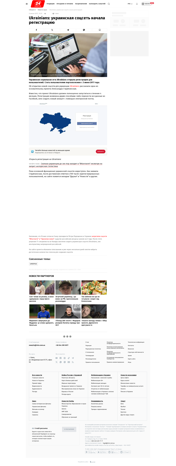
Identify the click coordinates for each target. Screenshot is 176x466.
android (90, 452)
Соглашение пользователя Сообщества (115, 358)
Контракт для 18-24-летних (100, 386)
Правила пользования (93, 362)
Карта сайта (131, 359)
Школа (64, 409)
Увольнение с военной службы (101, 378)
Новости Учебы (68, 401)
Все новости (37, 375)
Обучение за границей (69, 417)
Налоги (123, 389)
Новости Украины (38, 380)
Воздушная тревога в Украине (72, 386)
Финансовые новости (128, 383)
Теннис (123, 409)
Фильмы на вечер (38, 409)
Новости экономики (128, 375)
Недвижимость (97, 401)
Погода (34, 391)
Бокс (122, 404)
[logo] (38, 4)
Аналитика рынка (97, 404)
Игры (129, 362)
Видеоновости (37, 386)
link (56, 358)
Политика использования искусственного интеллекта (115, 347)
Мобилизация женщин (98, 383)
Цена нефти (125, 378)
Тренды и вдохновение (99, 409)
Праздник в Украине (65, 4)
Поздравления (81, 4)
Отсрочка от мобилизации (100, 389)
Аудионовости (37, 389)
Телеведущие (90, 355)
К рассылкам (69, 429)
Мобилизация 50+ (97, 380)
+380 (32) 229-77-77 (97, 441)
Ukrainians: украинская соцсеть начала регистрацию (65, 10)
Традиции (51, 4)
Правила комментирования (115, 362)
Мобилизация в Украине (101, 375)
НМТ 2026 (65, 411)
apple (102, 452)
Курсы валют (125, 380)
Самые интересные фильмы (41, 404)
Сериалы (35, 415)
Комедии (35, 412)
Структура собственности (136, 352)
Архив (130, 355)
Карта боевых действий (70, 380)
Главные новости (38, 378)
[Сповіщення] (136, 3)
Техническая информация (136, 342)
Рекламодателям (91, 359)
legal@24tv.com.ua (108, 443)
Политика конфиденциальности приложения (113, 353)
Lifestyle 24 (32, 10)
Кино (34, 401)
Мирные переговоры (69, 383)
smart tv (113, 452)
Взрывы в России (67, 391)
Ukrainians (74, 86)
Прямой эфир (36, 383)
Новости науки (42, 10)
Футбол (123, 406)
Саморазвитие (66, 414)
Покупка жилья (96, 406)
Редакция (88, 345)
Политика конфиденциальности (113, 343)
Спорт (123, 401)
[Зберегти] (99, 30)
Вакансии (131, 349)
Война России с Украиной (72, 375)
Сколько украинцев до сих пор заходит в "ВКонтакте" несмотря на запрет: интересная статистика (65, 164)
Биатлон (123, 412)
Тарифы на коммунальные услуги (132, 386)
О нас (87, 342)
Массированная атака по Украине (73, 389)
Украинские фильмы (39, 406)
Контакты (131, 345)
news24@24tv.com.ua (37, 345)
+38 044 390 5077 (62, 345)
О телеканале (90, 352)
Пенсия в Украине (127, 391)
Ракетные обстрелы (68, 378)
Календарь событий (97, 4)
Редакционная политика (93, 349)
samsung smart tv (125, 452)
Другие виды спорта (127, 415)
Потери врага (66, 394)
